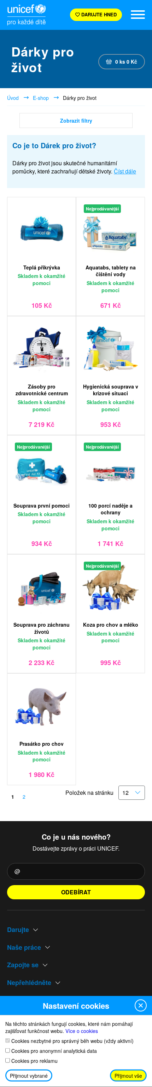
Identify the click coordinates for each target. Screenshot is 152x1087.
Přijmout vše (128, 1075)
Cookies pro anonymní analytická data (53, 1050)
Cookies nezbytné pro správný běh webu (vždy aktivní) (72, 1040)
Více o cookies (81, 1030)
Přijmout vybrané (29, 1075)
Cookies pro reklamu (34, 1060)
